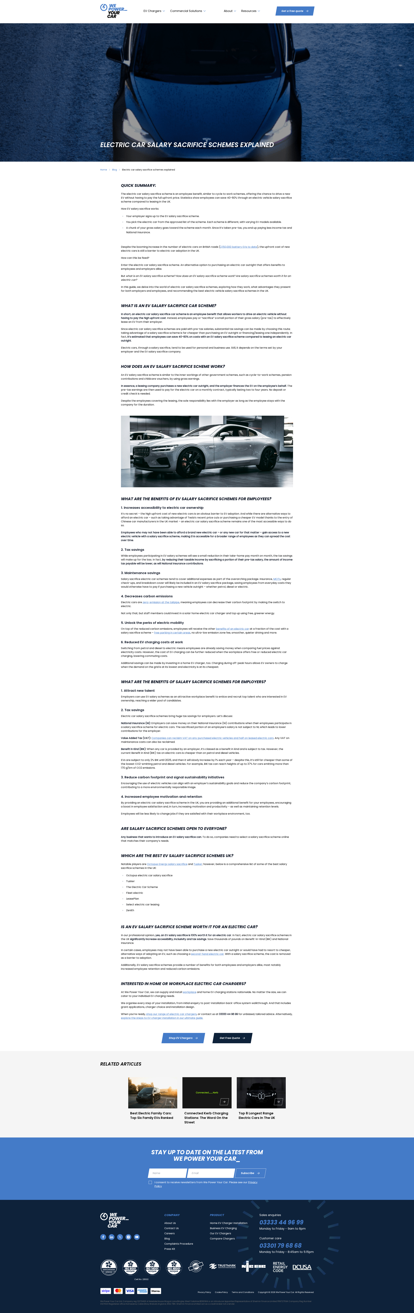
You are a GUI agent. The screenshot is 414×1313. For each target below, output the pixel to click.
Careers (169, 1233)
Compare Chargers (222, 1238)
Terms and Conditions (243, 1292)
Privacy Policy (204, 1292)
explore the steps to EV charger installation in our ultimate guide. (162, 1018)
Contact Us (171, 1228)
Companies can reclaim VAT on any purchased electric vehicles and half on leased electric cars (213, 738)
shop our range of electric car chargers (171, 1014)
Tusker (198, 864)
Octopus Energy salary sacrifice (167, 864)
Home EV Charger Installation (228, 1223)
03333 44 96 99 (281, 1222)
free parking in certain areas (172, 633)
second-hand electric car (207, 954)
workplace (189, 992)
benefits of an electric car (232, 629)
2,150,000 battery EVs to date (238, 247)
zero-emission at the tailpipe (161, 602)
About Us (170, 1223)
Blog (114, 169)
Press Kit (169, 1249)
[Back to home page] (113, 11)
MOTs (277, 579)
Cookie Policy (221, 1292)
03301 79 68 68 (280, 1246)
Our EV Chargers (220, 1233)
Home (103, 169)
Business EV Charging (223, 1228)
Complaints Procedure (178, 1244)
